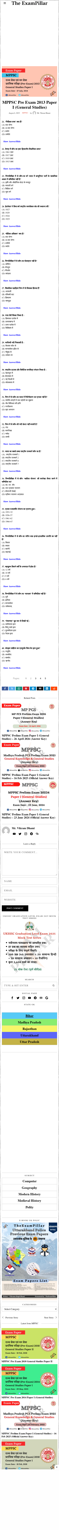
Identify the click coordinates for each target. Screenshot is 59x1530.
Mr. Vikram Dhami (43, 113)
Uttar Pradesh (29, 1041)
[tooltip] (5, 688)
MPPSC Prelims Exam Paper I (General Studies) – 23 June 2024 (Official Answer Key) (28, 816)
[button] (53, 985)
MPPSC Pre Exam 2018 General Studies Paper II (27, 1361)
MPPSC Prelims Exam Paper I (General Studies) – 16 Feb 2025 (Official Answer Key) (28, 776)
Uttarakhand (30, 1035)
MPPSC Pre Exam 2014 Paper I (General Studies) (27, 1397)
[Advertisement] (29, 34)
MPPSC (25, 113)
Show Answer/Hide (12, 141)
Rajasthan (30, 1028)
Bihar (29, 1015)
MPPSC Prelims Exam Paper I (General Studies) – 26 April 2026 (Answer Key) (25, 737)
